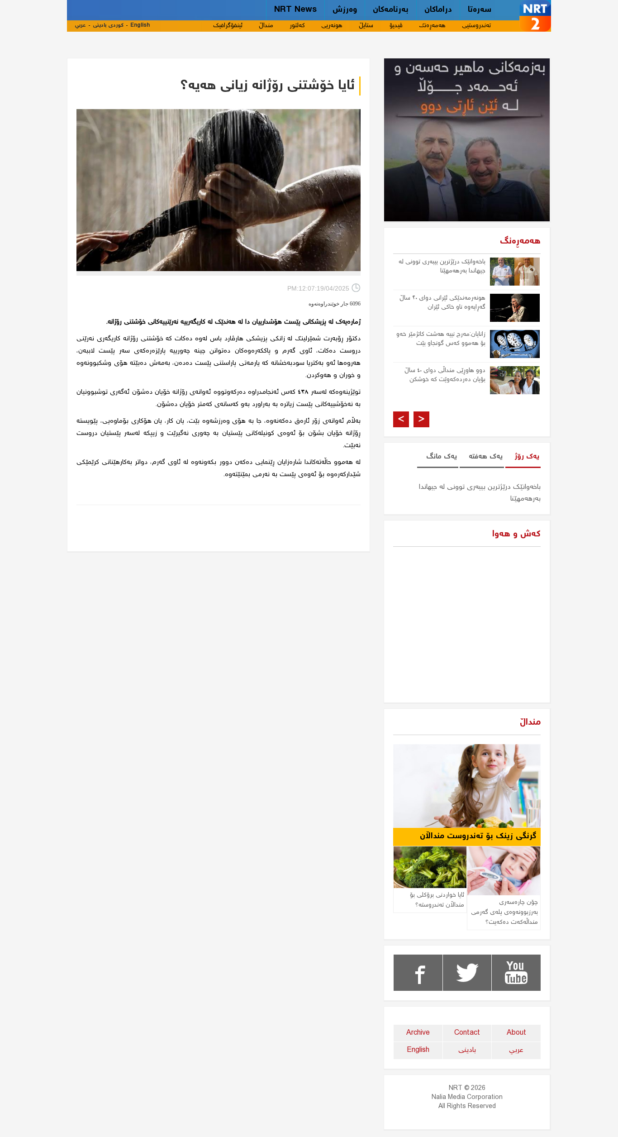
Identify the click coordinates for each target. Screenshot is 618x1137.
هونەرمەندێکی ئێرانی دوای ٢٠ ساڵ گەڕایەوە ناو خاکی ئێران (442, 303)
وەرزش (345, 10)
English (140, 25)
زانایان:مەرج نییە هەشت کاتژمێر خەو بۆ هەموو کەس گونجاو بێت (440, 339)
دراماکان (438, 10)
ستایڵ (366, 25)
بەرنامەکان (391, 10)
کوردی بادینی (108, 25)
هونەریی (331, 25)
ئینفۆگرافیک (227, 25)
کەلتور (297, 25)
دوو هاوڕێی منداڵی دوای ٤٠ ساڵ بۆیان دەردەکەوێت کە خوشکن (444, 375)
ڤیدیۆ (396, 25)
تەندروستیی (476, 25)
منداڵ (266, 25)
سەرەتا (479, 10)
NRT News (295, 10)
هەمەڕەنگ (432, 25)
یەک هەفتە (486, 457)
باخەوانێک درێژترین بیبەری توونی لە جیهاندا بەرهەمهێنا (442, 267)
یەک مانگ (441, 457)
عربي (80, 25)
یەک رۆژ (526, 457)
